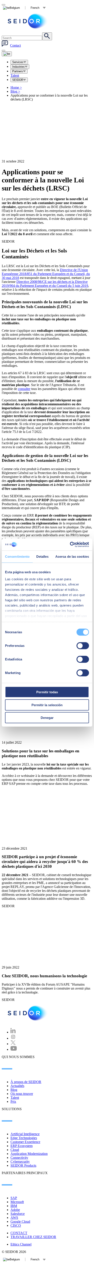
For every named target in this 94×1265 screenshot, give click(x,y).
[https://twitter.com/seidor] (13, 1044)
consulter (24, 389)
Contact (15, 45)
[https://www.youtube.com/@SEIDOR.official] (13, 1049)
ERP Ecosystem (21, 1146)
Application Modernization (29, 1154)
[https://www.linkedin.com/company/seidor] (13, 1032)
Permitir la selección (47, 705)
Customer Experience (25, 1142)
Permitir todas (47, 692)
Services (17, 62)
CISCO (15, 1225)
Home (16, 87)
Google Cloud (20, 1221)
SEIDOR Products (23, 1165)
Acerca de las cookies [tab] (72, 556)
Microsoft (17, 1202)
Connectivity (19, 1157)
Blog (15, 91)
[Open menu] (7, 53)
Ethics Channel (20, 1244)
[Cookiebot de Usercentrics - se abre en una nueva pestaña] (70, 544)
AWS (14, 1217)
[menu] (3, 50)
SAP (13, 1198)
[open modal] (3, 4)
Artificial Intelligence (25, 1134)
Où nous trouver (21, 1094)
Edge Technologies (23, 1138)
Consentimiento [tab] (17, 556)
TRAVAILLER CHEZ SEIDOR (33, 1237)
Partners (17, 71)
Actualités (17, 1086)
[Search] (47, 36)
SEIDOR (17, 79)
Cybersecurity (20, 1161)
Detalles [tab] (42, 556)
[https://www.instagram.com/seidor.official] (13, 1038)
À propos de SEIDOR (25, 1082)
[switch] (83, 645)
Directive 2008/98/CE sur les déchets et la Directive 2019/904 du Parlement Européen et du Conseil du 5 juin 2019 (45, 284)
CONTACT (18, 1233)
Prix (13, 1101)
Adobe (15, 1210)
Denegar (47, 718)
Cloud (14, 1150)
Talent (14, 75)
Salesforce (17, 1214)
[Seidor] (28, 21)
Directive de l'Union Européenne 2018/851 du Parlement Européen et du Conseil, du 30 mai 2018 (46, 274)
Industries (18, 66)
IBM (13, 1206)
